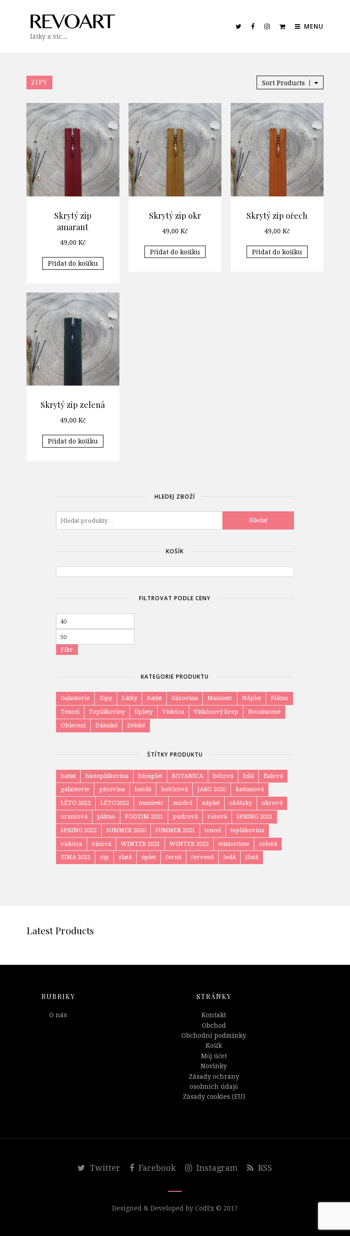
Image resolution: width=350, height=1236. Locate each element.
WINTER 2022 (189, 843)
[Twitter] (239, 26)
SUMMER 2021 (175, 830)
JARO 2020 (211, 789)
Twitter (104, 1168)
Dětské (136, 725)
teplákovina (247, 830)
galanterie (75, 789)
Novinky (214, 1066)
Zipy (105, 698)
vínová (101, 843)
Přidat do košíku (73, 263)
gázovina (112, 789)
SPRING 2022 (79, 830)
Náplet (251, 698)
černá (173, 857)
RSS (264, 1168)
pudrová (185, 816)
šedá (229, 857)
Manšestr (219, 698)
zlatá (125, 857)
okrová (272, 802)
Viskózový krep (216, 711)
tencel (213, 830)
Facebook (156, 1168)
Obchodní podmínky (213, 1035)
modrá (182, 802)
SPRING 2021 (255, 816)
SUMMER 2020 (126, 830)
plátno (106, 816)
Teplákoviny (107, 711)
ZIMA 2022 (75, 857)
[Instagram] (267, 26)
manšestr (151, 802)
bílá (248, 775)
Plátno (279, 698)
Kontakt (213, 1015)
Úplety (143, 711)
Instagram (216, 1168)
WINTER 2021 (140, 843)
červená (202, 857)
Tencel (70, 711)
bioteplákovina (107, 775)
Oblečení (73, 725)
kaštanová (250, 789)
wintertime (233, 843)
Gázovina (184, 698)
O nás (58, 1015)
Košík (214, 1045)
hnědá (142, 789)
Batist (154, 698)
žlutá (251, 857)
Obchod (214, 1025)
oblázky (240, 802)
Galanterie (75, 698)
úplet (148, 857)
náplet (211, 802)
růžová (217, 816)
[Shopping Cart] (282, 26)
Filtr (67, 649)
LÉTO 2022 (76, 802)
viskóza (71, 843)
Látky (129, 698)
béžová (223, 775)
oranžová (74, 816)
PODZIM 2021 (144, 816)
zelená (268, 843)
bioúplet (150, 775)
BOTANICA (187, 775)
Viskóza (173, 711)
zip (104, 857)
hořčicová (174, 789)
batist (68, 775)
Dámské (106, 725)
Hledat (258, 520)
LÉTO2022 (114, 802)
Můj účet (214, 1056)
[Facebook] (253, 26)
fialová (273, 775)
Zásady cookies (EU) (214, 1096)
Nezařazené (264, 711)
